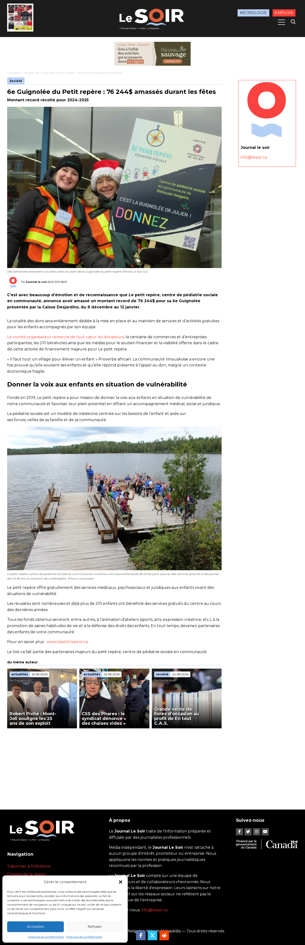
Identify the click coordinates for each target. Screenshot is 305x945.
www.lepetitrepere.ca (67, 641)
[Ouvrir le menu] (281, 22)
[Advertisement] (114, 764)
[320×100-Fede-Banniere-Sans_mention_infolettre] (152, 54)
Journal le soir (36, 282)
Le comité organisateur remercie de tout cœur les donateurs (65, 337)
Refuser (95, 926)
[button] (120, 882)
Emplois (284, 13)
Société (28, 73)
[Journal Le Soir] (152, 18)
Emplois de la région (26, 874)
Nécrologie (253, 13)
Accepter (35, 926)
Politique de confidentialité (46, 937)
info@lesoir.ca (254, 157)
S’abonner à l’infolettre (29, 866)
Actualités (14, 73)
